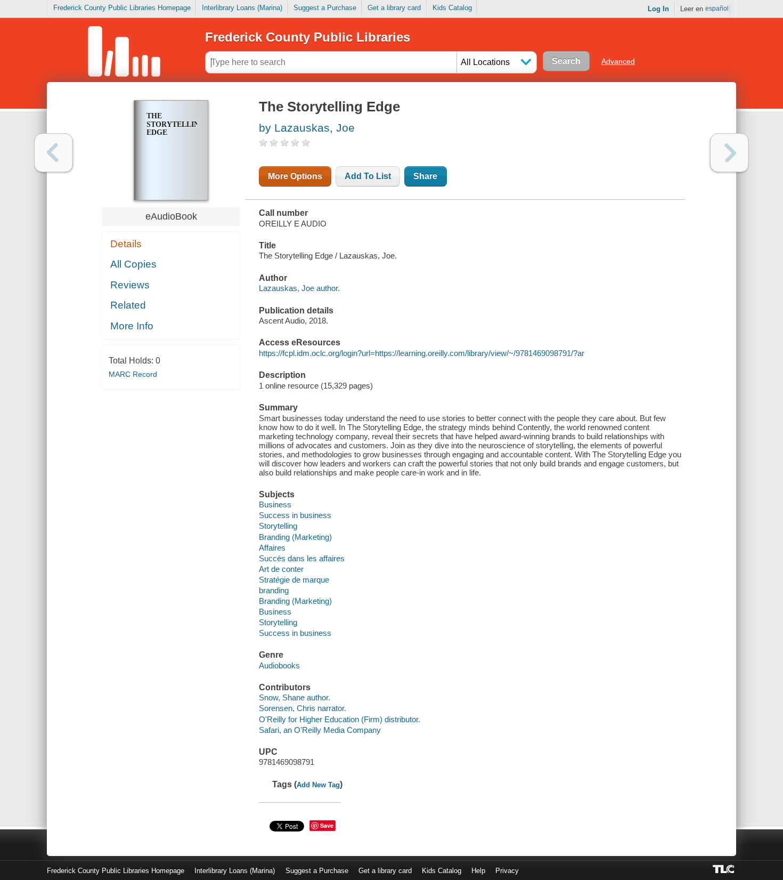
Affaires (272, 547)
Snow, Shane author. (294, 697)
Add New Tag (318, 785)
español (717, 8)
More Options (295, 176)
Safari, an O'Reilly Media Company (320, 729)
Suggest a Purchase (324, 8)
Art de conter (281, 569)
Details (126, 243)
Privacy (507, 871)
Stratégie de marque (294, 579)
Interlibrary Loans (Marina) (242, 8)
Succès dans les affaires (302, 558)
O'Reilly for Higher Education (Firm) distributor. (339, 719)
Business (275, 504)
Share (425, 176)
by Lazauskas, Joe (307, 128)
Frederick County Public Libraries (307, 37)
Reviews (130, 284)
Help (478, 871)
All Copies (133, 264)
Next (729, 152)
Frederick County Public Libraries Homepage (122, 8)
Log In (658, 9)
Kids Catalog (452, 8)
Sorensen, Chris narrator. (302, 708)
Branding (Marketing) (295, 537)
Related (128, 305)
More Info (131, 326)
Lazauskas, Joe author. (299, 288)
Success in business (295, 515)
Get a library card (394, 8)
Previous (53, 152)
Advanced (618, 61)
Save (326, 825)
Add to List (368, 176)
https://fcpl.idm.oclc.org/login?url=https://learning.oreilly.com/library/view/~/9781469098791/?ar (421, 353)
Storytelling (278, 525)
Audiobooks (279, 665)
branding (274, 590)
